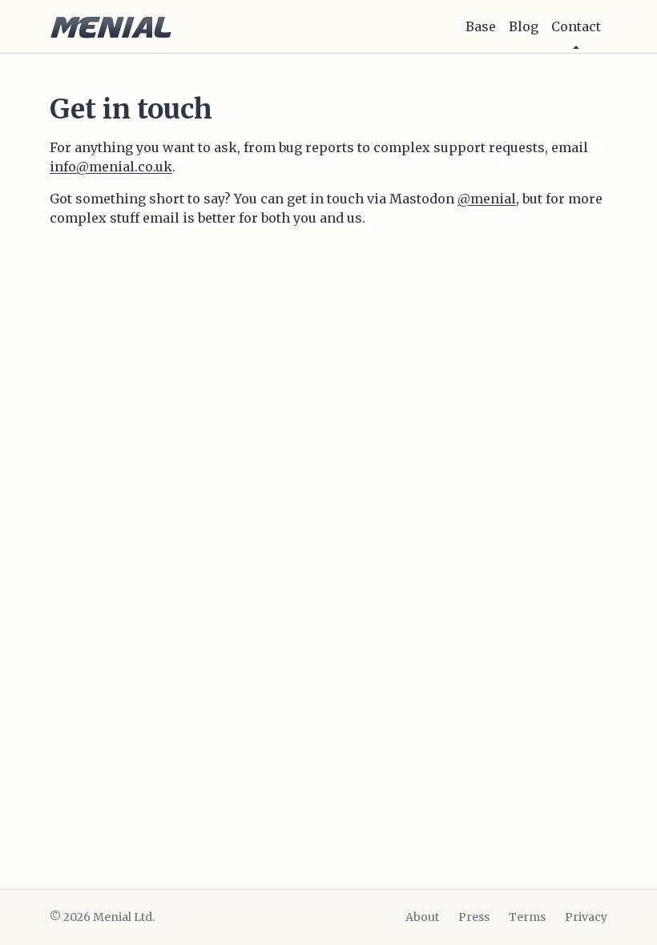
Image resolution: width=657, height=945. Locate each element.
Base (481, 26)
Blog (523, 26)
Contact (576, 26)
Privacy (586, 917)
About (422, 917)
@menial (486, 199)
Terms (527, 917)
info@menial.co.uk (111, 167)
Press (474, 917)
